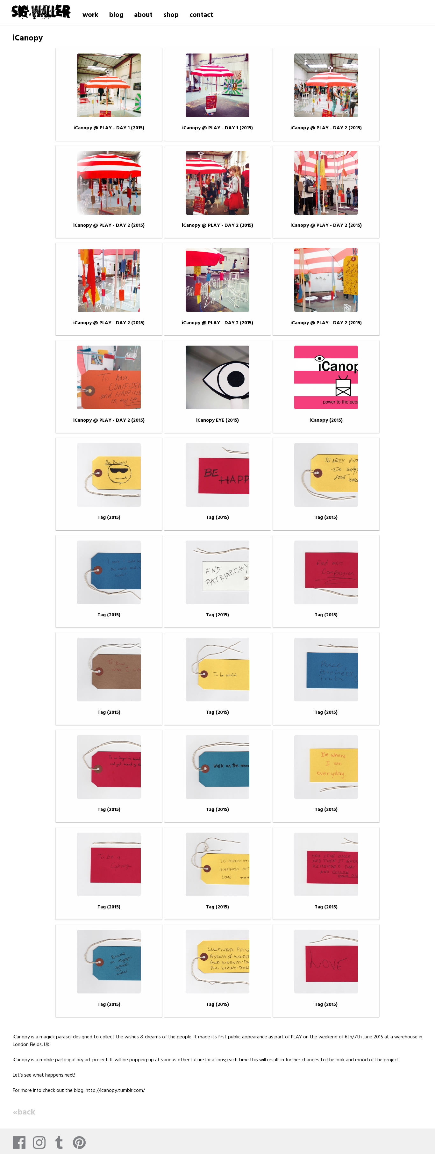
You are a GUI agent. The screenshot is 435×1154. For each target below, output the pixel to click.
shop (171, 15)
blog (116, 15)
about (143, 15)
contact (201, 15)
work (90, 15)
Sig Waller (41, 10)
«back (24, 1112)
